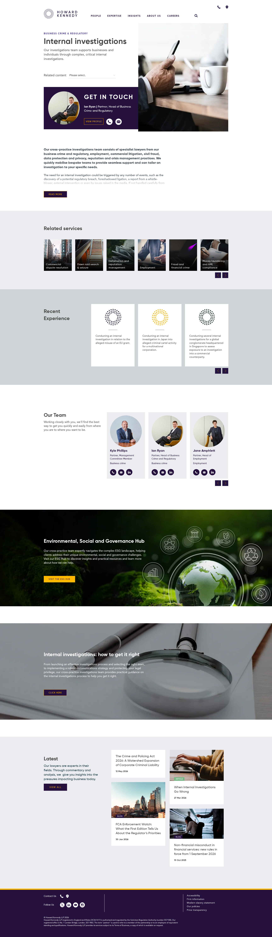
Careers (173, 16)
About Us (154, 16)
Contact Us (50, 896)
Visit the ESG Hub (59, 579)
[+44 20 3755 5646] (113, 472)
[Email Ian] (118, 122)
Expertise (114, 16)
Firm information (195, 899)
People (96, 16)
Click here (55, 693)
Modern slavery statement (201, 903)
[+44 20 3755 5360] (196, 472)
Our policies (193, 906)
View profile (94, 121)
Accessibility (193, 896)
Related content (55, 75)
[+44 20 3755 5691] (109, 122)
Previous (218, 275)
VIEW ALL (55, 787)
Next (225, 275)
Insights (134, 16)
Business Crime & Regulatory (66, 33)
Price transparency (197, 910)
